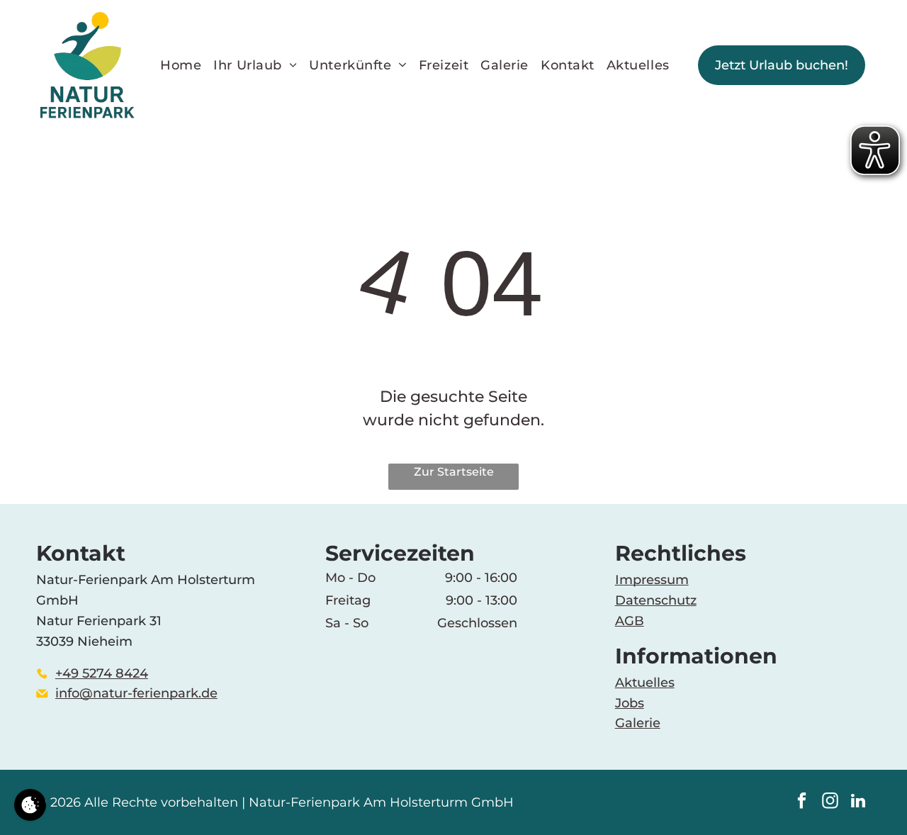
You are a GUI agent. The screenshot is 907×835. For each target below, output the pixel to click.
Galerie (637, 723)
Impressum (652, 580)
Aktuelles (645, 682)
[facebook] (801, 802)
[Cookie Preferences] (30, 805)
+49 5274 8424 (101, 673)
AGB (629, 621)
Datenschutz (656, 600)
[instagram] (830, 802)
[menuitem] (186, 64)
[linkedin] (858, 802)
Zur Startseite (454, 471)
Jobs (629, 703)
